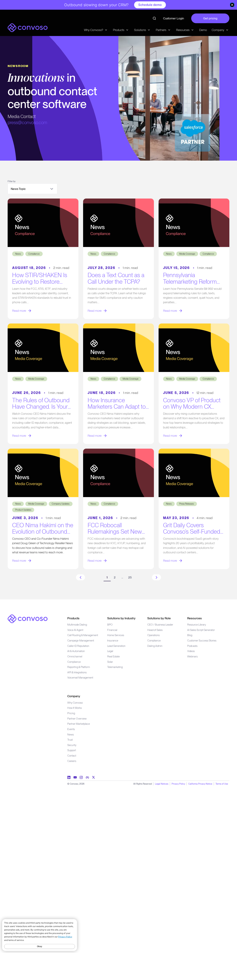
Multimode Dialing (77, 624)
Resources (194, 618)
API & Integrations (77, 672)
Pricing (71, 713)
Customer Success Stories (201, 640)
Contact (71, 755)
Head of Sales (155, 630)
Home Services (115, 635)
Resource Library (196, 624)
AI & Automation (76, 651)
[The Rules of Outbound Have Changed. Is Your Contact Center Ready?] (43, 347)
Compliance (74, 661)
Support (71, 750)
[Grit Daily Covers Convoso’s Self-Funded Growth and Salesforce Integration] (194, 473)
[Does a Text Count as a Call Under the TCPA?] (118, 223)
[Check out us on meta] (87, 777)
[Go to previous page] (80, 577)
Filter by (11, 181)
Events (71, 729)
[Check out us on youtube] (75, 777)
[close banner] (232, 5)
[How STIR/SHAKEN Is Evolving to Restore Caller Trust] (43, 223)
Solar (110, 661)
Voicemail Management (80, 677)
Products (73, 618)
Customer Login (173, 18)
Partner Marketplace (78, 723)
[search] (154, 18)
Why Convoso (75, 702)
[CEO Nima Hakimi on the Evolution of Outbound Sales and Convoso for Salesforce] (43, 473)
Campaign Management (80, 640)
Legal (110, 651)
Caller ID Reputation (78, 646)
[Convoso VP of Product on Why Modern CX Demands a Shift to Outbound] (194, 347)
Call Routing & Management (82, 635)
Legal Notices (161, 783)
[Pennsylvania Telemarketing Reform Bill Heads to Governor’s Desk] (194, 223)
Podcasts (192, 646)
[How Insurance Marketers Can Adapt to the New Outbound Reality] (118, 347)
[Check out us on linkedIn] (68, 777)
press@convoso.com (27, 122)
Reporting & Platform (78, 667)
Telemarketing (115, 667)
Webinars (192, 656)
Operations (153, 635)
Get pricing (210, 18)
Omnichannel (74, 656)
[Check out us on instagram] (81, 777)
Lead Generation (116, 646)
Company (73, 696)
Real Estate (113, 656)
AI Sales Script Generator (201, 630)
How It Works (74, 707)
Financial (112, 630)
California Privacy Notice (200, 783)
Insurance (112, 640)
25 (130, 577)
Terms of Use (221, 783)
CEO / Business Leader (160, 624)
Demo (203, 30)
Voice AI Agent (75, 630)
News (70, 734)
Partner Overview (77, 718)
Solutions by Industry (121, 618)
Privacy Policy (178, 783)
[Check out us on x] (93, 777)
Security (71, 745)
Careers (71, 761)
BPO (110, 624)
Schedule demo (150, 5)
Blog (189, 635)
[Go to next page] (156, 577)
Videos (191, 651)
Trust (70, 739)
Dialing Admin (154, 646)
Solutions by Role (159, 618)
